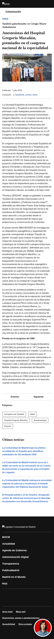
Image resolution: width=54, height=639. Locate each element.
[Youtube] (31, 594)
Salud (5, 19)
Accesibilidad (8, 624)
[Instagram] (14, 594)
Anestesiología (40, 420)
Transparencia (10, 563)
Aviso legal (7, 611)
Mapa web (20, 611)
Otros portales (25, 624)
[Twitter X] (23, 594)
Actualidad (8, 543)
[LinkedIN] (39, 594)
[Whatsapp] (48, 594)
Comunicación (13, 11)
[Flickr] (14, 601)
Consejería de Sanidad (14, 414)
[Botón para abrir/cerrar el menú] (50, 4)
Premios (7, 426)
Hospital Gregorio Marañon (16, 420)
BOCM (6, 537)
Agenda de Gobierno (14, 550)
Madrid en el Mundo (14, 577)
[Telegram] (23, 601)
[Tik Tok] (6, 601)
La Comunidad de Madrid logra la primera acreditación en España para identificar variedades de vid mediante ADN (24, 451)
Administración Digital (15, 557)
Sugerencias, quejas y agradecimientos (20, 618)
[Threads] (31, 601)
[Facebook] (6, 594)
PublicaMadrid (10, 570)
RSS (4, 583)
